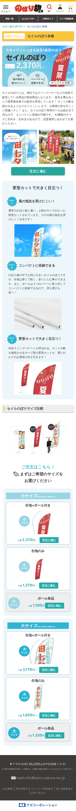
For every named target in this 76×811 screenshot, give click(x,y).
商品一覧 (9, 19)
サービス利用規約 (43, 788)
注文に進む (38, 171)
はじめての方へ (28, 19)
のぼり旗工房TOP (12, 26)
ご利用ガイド (47, 19)
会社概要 (8, 788)
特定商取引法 (23, 788)
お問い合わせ (38, 792)
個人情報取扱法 (64, 788)
